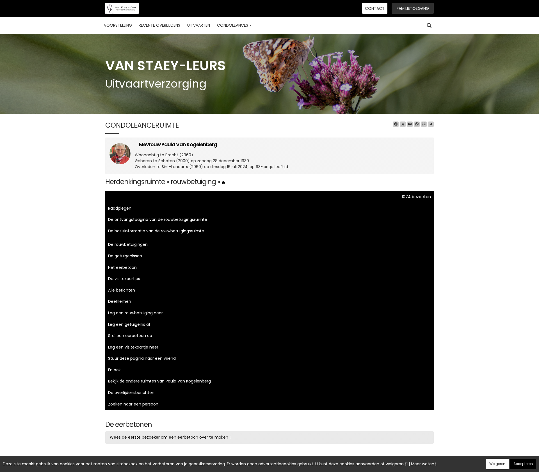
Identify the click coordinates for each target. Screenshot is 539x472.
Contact (375, 8)
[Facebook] (396, 124)
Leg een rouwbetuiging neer (135, 313)
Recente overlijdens (159, 25)
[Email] (410, 124)
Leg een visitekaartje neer (133, 347)
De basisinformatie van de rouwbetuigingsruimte (156, 231)
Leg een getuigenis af (129, 324)
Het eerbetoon (122, 267)
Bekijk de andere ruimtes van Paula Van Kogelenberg (159, 381)
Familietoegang (413, 8)
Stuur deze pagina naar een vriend (142, 358)
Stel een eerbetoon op (130, 335)
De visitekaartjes (124, 278)
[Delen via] (431, 124)
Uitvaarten (198, 25)
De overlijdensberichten (131, 392)
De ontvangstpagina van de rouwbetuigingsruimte (157, 219)
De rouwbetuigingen (128, 244)
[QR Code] (424, 124)
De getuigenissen (125, 256)
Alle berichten (121, 290)
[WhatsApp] (417, 124)
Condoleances (232, 25)
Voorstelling (118, 25)
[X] (403, 124)
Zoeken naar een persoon (133, 404)
